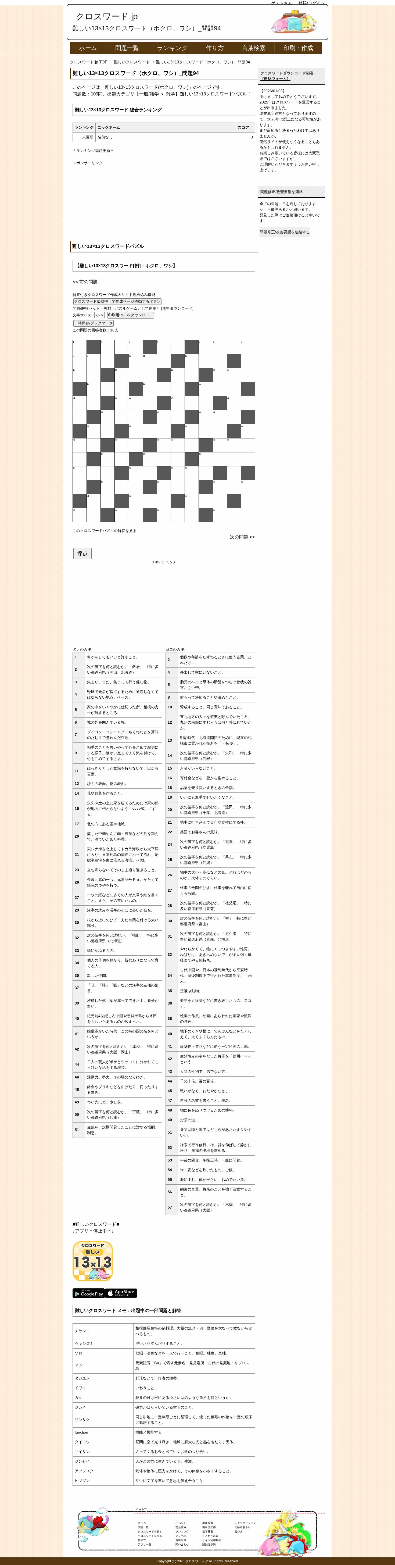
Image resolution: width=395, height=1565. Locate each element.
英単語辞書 (209, 1527)
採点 (82, 553)
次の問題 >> (242, 536)
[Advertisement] (164, 203)
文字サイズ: (83, 315)
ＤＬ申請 (180, 1535)
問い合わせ (182, 1544)
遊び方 (239, 1531)
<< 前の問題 (85, 281)
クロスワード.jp (107, 16)
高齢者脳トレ (243, 1527)
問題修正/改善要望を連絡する (285, 232)
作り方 (215, 48)
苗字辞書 (207, 1531)
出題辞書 (207, 1522)
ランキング (172, 48)
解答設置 (180, 1540)
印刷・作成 (298, 48)
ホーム (88, 48)
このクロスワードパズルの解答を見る (105, 530)
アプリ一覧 (144, 1544)
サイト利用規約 (211, 1540)
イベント (180, 1522)
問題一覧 (127, 48)
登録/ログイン (311, 3)
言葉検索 (253, 48)
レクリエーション (245, 1522)
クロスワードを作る (150, 1535)
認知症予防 (209, 1544)
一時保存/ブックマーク (93, 323)
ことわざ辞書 (210, 1535)
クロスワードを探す (150, 1531)
